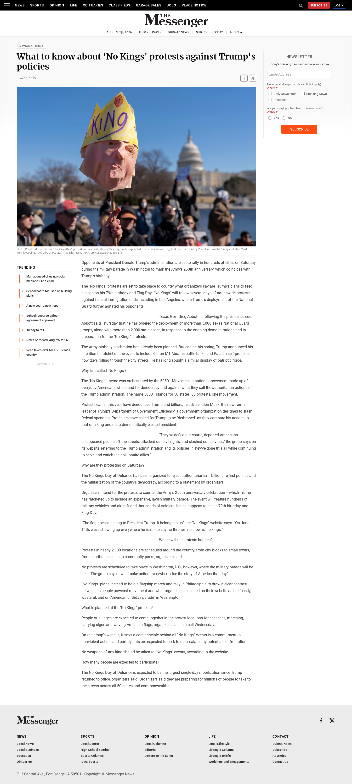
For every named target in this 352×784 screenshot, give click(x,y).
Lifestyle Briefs (220, 755)
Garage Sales (148, 5)
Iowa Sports (89, 761)
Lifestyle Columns (222, 749)
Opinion (57, 5)
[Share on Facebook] (244, 78)
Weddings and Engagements (229, 761)
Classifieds (119, 5)
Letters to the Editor (159, 755)
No (290, 118)
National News (31, 46)
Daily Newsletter (284, 94)
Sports (37, 5)
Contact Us (281, 761)
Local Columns (155, 744)
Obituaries (93, 5)
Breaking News (316, 94)
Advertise (280, 755)
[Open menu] (7, 5)
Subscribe (319, 5)
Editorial (151, 749)
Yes (276, 118)
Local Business (28, 749)
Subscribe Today (209, 32)
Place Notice (194, 5)
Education (24, 755)
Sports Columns (92, 755)
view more (44, 363)
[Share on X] (252, 78)
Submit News (178, 32)
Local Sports (90, 744)
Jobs (171, 5)
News (19, 5)
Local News (25, 744)
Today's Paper (150, 32)
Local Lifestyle (219, 744)
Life (73, 5)
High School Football (95, 749)
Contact (281, 736)
